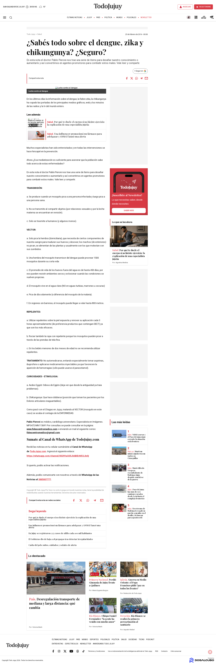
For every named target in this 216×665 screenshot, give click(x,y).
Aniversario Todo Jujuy (104, 643)
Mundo (119, 17)
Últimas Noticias (74, 17)
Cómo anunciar (176, 651)
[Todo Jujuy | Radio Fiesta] (212, 18)
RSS (156, 651)
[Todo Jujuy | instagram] (59, 651)
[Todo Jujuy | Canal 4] (189, 18)
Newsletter (146, 17)
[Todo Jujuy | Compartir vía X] (131, 78)
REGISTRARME (205, 7)
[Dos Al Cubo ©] (202, 662)
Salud (39, 34)
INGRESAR (187, 7)
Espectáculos (71, 643)
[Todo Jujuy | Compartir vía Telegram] (141, 78)
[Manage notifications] (210, 652)
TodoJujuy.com (38, 451)
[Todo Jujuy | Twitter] (65, 651)
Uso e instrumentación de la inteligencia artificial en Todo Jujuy (130, 651)
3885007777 (44, 479)
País (98, 17)
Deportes (94, 639)
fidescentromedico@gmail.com (43, 432)
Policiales (131, 17)
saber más (129, 210)
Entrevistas (57, 643)
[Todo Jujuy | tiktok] (83, 651)
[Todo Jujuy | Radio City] (195, 18)
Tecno (141, 639)
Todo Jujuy (31, 34)
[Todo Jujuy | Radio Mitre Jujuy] (203, 18)
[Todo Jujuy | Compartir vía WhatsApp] (136, 78)
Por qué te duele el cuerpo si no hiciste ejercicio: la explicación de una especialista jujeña (62, 518)
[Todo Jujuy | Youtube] (71, 651)
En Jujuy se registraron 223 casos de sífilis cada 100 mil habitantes (60, 533)
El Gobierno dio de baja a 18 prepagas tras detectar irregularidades (60, 539)
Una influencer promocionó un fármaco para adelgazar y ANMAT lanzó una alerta (64, 526)
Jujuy (89, 17)
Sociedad (132, 639)
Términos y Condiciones (96, 651)
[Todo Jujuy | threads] (77, 651)
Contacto (164, 651)
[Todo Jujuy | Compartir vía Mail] (146, 78)
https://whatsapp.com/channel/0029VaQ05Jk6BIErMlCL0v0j (58, 456)
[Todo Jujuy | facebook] (53, 651)
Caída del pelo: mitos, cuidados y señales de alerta (52, 545)
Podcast (150, 639)
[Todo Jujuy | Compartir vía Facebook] (126, 78)
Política (108, 17)
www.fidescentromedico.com (42, 429)
